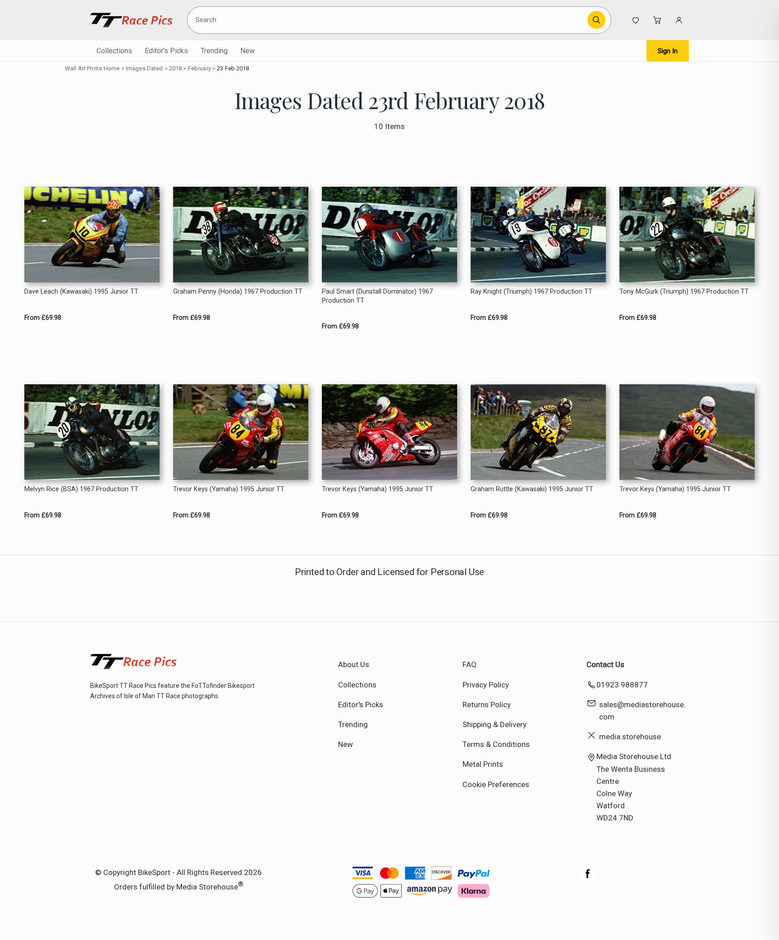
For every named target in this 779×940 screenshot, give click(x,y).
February (199, 68)
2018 (175, 68)
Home (112, 68)
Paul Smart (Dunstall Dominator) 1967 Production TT (377, 296)
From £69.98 (42, 318)
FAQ (470, 664)
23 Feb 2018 (233, 68)
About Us (353, 664)
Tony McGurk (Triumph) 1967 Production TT (684, 291)
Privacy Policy (486, 684)
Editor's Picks (166, 50)
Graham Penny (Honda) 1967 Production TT (237, 291)
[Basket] (657, 20)
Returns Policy (487, 704)
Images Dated (144, 68)
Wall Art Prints (83, 68)
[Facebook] (588, 878)
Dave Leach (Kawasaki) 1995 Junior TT (81, 291)
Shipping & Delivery (495, 724)
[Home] (131, 20)
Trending (214, 50)
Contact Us (605, 664)
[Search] (596, 20)
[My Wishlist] (636, 20)
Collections (114, 50)
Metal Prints (483, 764)
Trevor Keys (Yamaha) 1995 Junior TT (228, 489)
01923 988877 (622, 684)
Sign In (668, 51)
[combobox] (389, 20)
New (247, 50)
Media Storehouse (207, 886)
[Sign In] (679, 20)
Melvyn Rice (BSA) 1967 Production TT (81, 489)
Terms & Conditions (496, 744)
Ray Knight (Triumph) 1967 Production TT (531, 291)
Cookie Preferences (496, 784)
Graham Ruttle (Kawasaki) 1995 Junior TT (532, 489)
